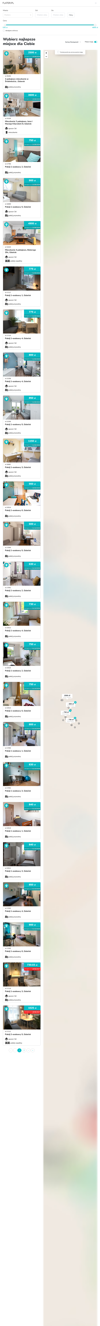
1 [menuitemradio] (19, 1050)
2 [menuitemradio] (24, 1050)
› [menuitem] (28, 1050)
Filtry (71, 15)
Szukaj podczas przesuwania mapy (71, 52)
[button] (6, 62)
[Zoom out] (46, 56)
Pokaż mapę (89, 42)
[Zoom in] (46, 53)
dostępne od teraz (11, 31)
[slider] (5, 25)
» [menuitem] (32, 1050)
